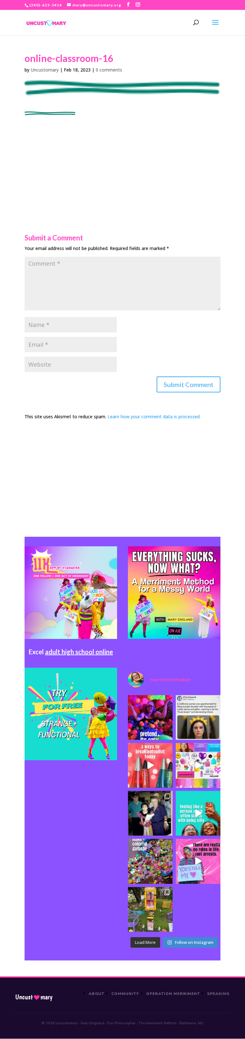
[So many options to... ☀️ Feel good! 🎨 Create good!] (198, 765)
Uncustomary (45, 70)
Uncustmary (33, 997)
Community (125, 993)
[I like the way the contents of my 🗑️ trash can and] (150, 861)
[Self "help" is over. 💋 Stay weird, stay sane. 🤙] (198, 813)
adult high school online (79, 652)
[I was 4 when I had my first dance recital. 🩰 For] (150, 813)
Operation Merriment (173, 993)
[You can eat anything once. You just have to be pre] (198, 861)
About (97, 993)
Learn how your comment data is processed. (154, 416)
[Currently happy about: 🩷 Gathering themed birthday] (150, 909)
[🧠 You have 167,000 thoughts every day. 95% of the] (150, 765)
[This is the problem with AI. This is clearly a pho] (198, 717)
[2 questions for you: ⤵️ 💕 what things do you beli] (150, 717)
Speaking (218, 993)
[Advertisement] (122, 160)
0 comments (109, 70)
